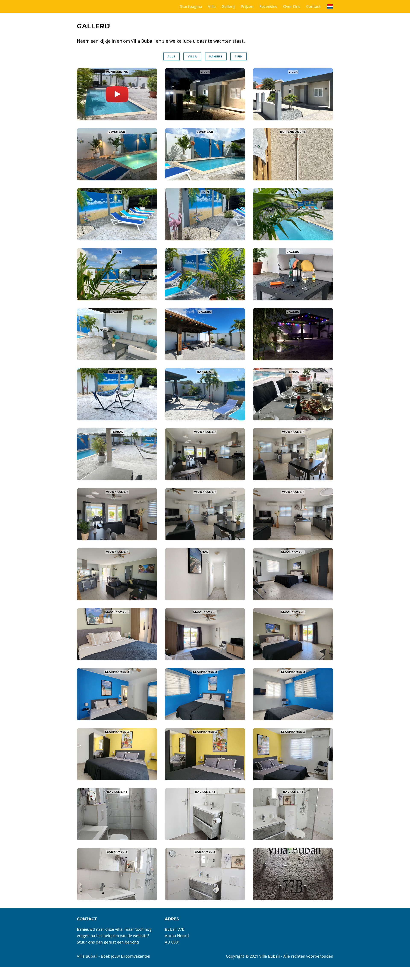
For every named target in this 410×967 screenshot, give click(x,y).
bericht (131, 942)
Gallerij (228, 6)
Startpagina (191, 6)
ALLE (171, 56)
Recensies (268, 6)
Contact (313, 6)
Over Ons (291, 6)
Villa (212, 6)
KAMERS (215, 56)
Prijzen (247, 6)
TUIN (239, 56)
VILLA (192, 56)
